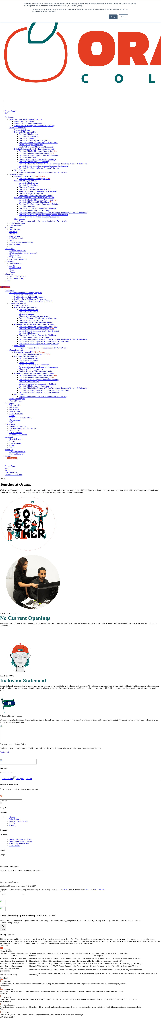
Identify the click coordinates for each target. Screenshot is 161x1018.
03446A (86, 890)
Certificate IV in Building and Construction (30, 299)
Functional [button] (4, 978)
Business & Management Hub (25, 132)
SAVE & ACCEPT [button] (7, 1017)
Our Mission (14, 409)
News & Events (15, 263)
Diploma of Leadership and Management (34, 140)
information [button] (9, 450)
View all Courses (15, 225)
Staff (6, 113)
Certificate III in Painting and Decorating (29, 124)
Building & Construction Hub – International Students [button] (34, 325)
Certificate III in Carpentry (24, 121)
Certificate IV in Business (28, 136)
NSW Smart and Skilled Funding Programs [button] (25, 293)
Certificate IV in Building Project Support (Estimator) (39, 168)
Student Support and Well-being (21, 242)
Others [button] (2, 1009)
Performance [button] (4, 986)
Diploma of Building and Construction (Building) (37, 160)
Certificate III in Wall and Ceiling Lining (36, 153)
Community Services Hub (29, 177)
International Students (17, 128)
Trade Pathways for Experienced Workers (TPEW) (33, 301)
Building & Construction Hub (20, 841)
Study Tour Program (17, 223)
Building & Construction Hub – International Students (34, 149)
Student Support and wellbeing (20, 418)
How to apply (10, 249)
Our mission (14, 234)
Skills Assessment (16, 238)
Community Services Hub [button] (29, 352)
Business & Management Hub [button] (25, 308)
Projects (12, 266)
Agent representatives (17, 276)
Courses (12, 817)
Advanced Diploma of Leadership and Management (38, 143)
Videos (12, 272)
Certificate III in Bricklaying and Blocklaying (38, 151)
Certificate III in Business (28, 134)
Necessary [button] (4, 945)
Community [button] (9, 437)
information (9, 274)
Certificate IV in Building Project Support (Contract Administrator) (43, 166)
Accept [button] (113, 17)
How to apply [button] (10, 424)
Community (9, 261)
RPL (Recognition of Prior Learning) (23, 253)
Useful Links (14, 255)
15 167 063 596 (99, 890)
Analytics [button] (3, 994)
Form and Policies (16, 278)
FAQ (11, 247)
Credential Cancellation (18, 259)
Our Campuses (15, 244)
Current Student (11, 111)
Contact (7, 280)
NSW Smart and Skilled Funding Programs (25, 119)
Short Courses (19, 170)
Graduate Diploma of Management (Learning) (36, 147)
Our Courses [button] (9, 291)
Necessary (7, 949)
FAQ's (7, 470)
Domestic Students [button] (16, 350)
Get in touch (4, 752)
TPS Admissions (15, 257)
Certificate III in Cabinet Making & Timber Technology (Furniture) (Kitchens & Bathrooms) (53, 164)
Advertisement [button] (5, 1001)
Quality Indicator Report (18, 821)
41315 (65, 890)
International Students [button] (17, 303)
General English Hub (22, 130)
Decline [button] (123, 17)
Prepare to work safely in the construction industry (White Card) (42, 172)
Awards (12, 240)
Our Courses (9, 117)
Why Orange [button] (9, 403)
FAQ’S (12, 823)
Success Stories (15, 268)
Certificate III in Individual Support (34, 179)
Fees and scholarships (17, 251)
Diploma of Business (26, 138)
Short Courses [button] (19, 346)
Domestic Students (16, 174)
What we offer (14, 230)
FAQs (11, 422)
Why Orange (9, 227)
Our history (13, 232)
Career (11, 270)
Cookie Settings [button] (6, 923)
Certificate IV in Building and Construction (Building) (34, 126)
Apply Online (5, 287)
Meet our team (14, 236)
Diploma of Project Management (31, 145)
